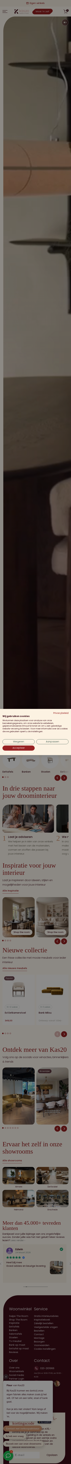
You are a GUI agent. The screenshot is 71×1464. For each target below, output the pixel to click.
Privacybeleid (61, 713)
